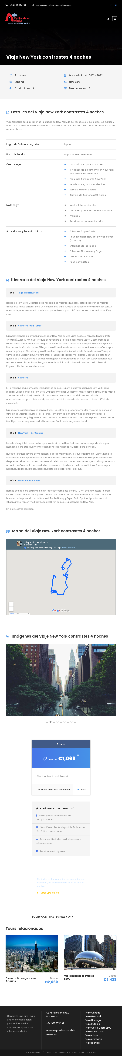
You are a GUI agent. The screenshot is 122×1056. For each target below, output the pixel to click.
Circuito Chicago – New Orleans (21, 980)
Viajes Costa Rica (94, 1031)
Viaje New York (93, 1016)
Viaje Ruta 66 (92, 1024)
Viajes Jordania (93, 1039)
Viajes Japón (92, 1035)
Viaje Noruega (93, 1020)
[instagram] (115, 5)
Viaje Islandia (92, 1042)
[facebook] (110, 5)
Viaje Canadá (92, 1012)
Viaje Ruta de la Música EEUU (79, 977)
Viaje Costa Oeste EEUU (98, 1027)
